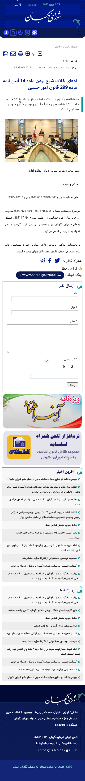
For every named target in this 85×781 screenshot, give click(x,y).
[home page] (57, 13)
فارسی (17, 5)
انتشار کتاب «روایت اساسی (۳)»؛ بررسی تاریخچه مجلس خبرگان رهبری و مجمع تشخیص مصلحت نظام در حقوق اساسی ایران (45, 514)
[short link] (40, 275)
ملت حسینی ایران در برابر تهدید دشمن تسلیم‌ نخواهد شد (47, 669)
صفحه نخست (70, 46)
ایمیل (74, 307)
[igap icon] (34, 33)
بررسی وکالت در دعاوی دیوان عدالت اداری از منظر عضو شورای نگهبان (42, 479)
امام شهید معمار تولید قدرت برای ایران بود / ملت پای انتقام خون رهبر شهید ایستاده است (43, 547)
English (32, 4)
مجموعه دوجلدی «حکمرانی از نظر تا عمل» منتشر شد (49, 558)
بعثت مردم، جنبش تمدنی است (61, 525)
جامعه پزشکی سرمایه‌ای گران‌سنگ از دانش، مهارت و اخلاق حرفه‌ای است (44, 502)
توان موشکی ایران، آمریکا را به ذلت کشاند (55, 626)
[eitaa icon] (27, 33)
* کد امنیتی (70, 359)
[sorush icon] (6, 33)
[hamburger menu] (80, 33)
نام (75, 293)
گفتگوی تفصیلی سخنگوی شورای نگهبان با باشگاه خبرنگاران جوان (44, 566)
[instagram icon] (13, 33)
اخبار (57, 46)
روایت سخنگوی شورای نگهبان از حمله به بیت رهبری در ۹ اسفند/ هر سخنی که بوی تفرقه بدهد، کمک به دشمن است (44, 576)
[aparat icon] (20, 33)
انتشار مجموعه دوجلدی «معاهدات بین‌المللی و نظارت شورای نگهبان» (41, 634)
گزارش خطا (69, 268)
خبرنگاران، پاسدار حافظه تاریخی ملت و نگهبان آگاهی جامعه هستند (42, 610)
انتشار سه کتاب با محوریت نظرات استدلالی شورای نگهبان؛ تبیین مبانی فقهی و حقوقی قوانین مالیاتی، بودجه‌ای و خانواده (43, 489)
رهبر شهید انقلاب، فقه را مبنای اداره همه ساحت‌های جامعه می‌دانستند (48, 535)
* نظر (73, 321)
